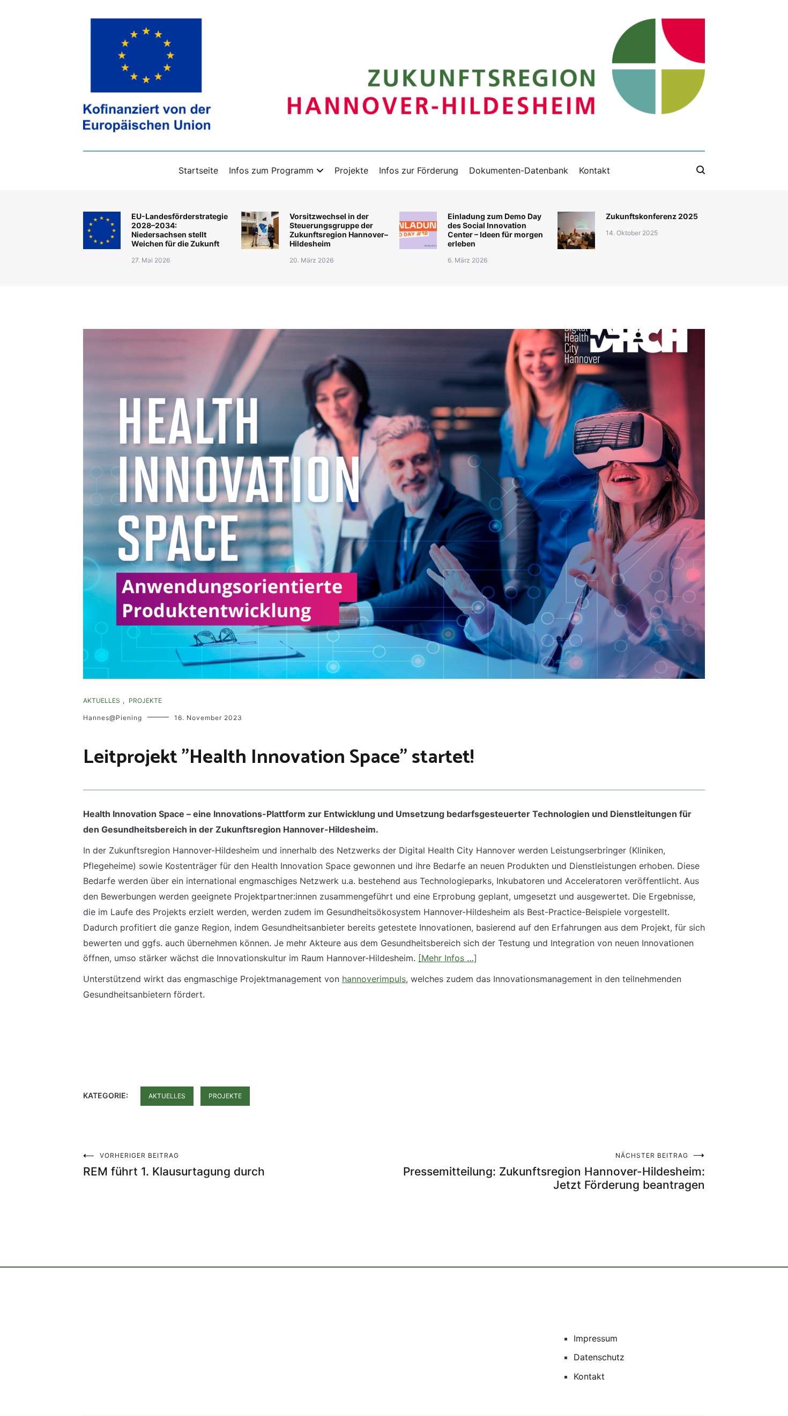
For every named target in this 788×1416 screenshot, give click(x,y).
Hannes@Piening (112, 718)
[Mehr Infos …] (447, 958)
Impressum (596, 1338)
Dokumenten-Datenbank (518, 170)
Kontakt (594, 170)
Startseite (198, 170)
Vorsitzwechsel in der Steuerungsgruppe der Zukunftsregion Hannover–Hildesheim (338, 230)
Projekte (351, 170)
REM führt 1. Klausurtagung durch (174, 1164)
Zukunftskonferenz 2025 (652, 216)
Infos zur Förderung (418, 170)
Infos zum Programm (271, 170)
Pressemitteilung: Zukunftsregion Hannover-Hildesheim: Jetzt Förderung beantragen (554, 1171)
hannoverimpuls (374, 978)
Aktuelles (101, 700)
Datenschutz (599, 1357)
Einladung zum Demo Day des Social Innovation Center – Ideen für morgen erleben (495, 230)
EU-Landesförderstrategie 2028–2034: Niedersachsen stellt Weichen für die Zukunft (179, 230)
